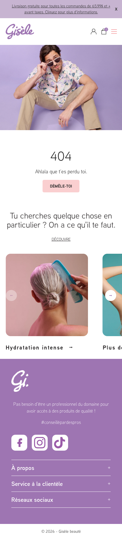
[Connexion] (94, 31)
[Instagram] (40, 443)
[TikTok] (60, 443)
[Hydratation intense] (51, 292)
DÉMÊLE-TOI (61, 186)
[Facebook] (19, 443)
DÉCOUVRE (61, 239)
